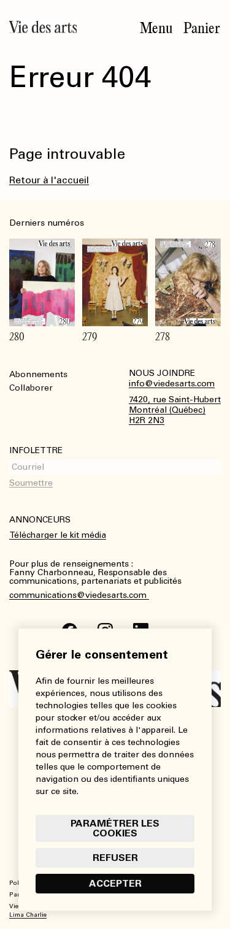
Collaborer (31, 388)
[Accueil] (43, 27)
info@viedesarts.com (172, 384)
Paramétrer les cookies (115, 828)
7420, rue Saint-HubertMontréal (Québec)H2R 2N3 (175, 410)
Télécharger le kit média (57, 535)
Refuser (115, 857)
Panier (201, 28)
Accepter (115, 883)
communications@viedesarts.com (79, 595)
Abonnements (38, 374)
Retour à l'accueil (49, 180)
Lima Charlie (28, 915)
